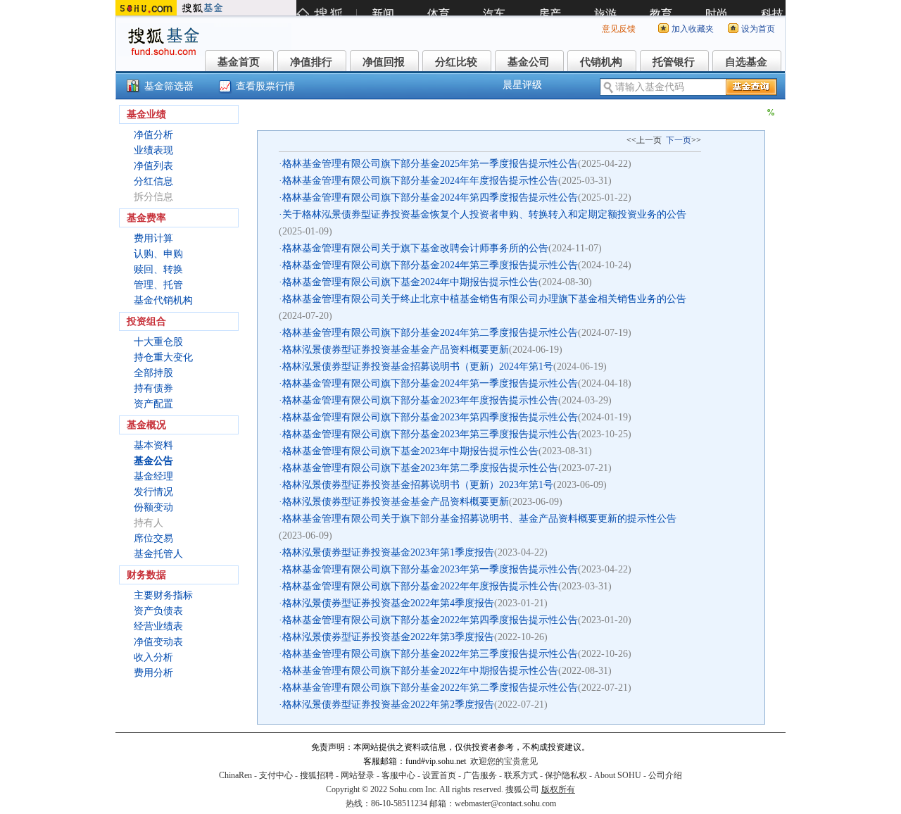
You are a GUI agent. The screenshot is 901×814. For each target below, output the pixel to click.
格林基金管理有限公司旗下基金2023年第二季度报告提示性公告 (420, 468)
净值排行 (311, 62)
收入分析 (153, 657)
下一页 (678, 140)
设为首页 (758, 29)
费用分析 (153, 673)
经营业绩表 (158, 626)
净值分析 (153, 135)
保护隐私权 (566, 775)
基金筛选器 (169, 86)
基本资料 (153, 445)
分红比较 (456, 62)
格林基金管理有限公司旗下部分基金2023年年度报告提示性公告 (420, 400)
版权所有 (558, 789)
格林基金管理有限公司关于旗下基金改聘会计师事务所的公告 (415, 248)
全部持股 (153, 373)
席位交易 (153, 538)
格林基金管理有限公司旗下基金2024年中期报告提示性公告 (410, 282)
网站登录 (357, 775)
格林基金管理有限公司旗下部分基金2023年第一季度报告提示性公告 (430, 569)
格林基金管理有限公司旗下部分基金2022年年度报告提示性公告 (420, 586)
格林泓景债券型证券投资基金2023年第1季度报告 (388, 552)
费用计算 (153, 238)
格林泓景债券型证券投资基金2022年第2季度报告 (388, 704)
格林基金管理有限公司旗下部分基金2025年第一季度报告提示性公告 (430, 163)
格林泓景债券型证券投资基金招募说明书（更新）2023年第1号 (417, 485)
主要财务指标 (163, 595)
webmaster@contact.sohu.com (505, 803)
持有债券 (153, 388)
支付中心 (276, 775)
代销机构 (601, 62)
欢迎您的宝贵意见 (504, 761)
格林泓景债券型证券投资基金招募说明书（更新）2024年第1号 (417, 366)
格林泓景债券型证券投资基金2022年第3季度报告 (388, 637)
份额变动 (153, 507)
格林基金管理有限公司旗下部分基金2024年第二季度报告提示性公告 (430, 332)
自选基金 (746, 62)
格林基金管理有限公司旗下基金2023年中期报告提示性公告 (410, 451)
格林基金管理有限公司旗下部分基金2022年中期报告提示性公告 (420, 670)
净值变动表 (158, 642)
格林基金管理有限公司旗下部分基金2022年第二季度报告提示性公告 (430, 687)
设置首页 (439, 775)
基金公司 (529, 62)
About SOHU (617, 775)
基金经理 (153, 476)
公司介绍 (665, 775)
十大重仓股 (158, 342)
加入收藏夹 (693, 29)
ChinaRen (235, 775)
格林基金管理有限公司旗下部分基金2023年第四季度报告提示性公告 (430, 417)
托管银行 (674, 62)
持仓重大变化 (163, 357)
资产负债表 (158, 611)
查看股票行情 (265, 86)
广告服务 (480, 775)
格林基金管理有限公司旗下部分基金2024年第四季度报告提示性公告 (430, 197)
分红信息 (153, 181)
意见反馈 (619, 29)
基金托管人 (158, 554)
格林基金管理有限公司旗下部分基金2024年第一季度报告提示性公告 (430, 383)
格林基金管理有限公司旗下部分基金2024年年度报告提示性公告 (420, 180)
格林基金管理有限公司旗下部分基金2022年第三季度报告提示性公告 (430, 654)
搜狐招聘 (317, 775)
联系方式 (521, 775)
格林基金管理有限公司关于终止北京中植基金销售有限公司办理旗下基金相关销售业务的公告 (484, 299)
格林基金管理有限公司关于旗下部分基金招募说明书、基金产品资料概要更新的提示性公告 (479, 518)
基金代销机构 (163, 300)
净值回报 (384, 62)
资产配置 (153, 404)
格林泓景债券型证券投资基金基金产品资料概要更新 (395, 349)
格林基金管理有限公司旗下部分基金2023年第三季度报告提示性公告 (430, 434)
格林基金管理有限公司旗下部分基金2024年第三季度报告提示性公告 (430, 265)
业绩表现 (153, 150)
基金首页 (239, 62)
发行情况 (153, 492)
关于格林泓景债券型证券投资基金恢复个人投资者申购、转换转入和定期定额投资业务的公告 (484, 214)
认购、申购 (158, 254)
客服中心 (398, 775)
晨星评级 (522, 85)
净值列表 (153, 166)
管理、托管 (158, 285)
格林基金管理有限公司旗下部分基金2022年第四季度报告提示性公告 (430, 620)
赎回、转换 (158, 269)
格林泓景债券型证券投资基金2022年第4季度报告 (388, 603)
